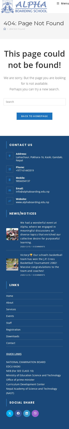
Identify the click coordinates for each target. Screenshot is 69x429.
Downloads (12, 336)
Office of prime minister (20, 379)
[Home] (5, 29)
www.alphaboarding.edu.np (32, 202)
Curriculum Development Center (25, 384)
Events (10, 316)
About (9, 302)
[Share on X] (9, 413)
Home (9, 296)
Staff (9, 323)
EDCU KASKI (13, 366)
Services (11, 309)
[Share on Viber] (35, 413)
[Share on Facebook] (18, 413)
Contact (10, 343)
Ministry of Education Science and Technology (33, 375)
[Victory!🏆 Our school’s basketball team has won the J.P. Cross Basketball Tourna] (12, 265)
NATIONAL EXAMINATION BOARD (25, 362)
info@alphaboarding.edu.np (33, 191)
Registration (13, 329)
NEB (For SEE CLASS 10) (19, 371)
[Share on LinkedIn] (26, 413)
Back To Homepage (34, 116)
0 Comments (39, 246)
